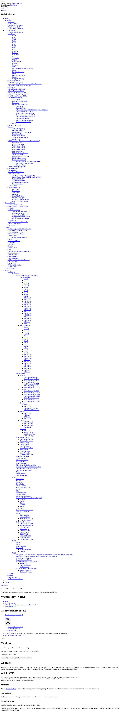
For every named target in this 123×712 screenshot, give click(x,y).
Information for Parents (19, 160)
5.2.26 (26, 294)
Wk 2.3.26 (27, 415)
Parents (7, 227)
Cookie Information (14, 628)
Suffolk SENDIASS (18, 180)
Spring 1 (22, 403)
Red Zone (15, 194)
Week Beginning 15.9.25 (31, 379)
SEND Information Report (20, 137)
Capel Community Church (16, 232)
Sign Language (13, 258)
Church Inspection (14, 80)
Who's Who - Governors (15, 29)
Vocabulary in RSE (18, 154)
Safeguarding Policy (18, 135)
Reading (18, 513)
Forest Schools (16, 61)
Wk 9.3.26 (27, 417)
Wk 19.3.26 (27, 303)
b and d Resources (21, 475)
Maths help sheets (25, 570)
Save (17, 710)
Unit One (15, 51)
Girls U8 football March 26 (24, 120)
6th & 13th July (28, 436)
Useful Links (12, 267)
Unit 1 (14, 37)
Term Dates (11, 263)
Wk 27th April (28, 425)
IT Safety (11, 244)
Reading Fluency (25, 517)
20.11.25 (26, 282)
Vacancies (11, 225)
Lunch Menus (12, 248)
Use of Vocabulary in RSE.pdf (14, 615)
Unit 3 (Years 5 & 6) (18, 149)
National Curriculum (22, 511)
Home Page (4, 585)
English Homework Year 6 (24, 560)
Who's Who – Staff (14, 27)
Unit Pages (11, 272)
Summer (22, 503)
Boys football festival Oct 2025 (25, 115)
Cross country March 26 (23, 122)
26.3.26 (26, 353)
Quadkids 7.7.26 (21, 108)
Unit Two (15, 53)
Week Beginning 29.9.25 (31, 382)
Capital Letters (24, 444)
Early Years (15, 273)
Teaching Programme (26, 441)
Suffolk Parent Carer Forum (20, 182)
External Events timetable (20, 101)
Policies (10, 127)
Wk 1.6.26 (27, 430)
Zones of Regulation (14, 187)
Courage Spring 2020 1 (19, 215)
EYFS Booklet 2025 (22, 456)
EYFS (14, 35)
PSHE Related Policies (19, 158)
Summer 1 (23, 420)
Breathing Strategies (18, 198)
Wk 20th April (28, 423)
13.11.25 (26, 280)
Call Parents (13, 5)
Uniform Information (14, 265)
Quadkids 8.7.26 (21, 106)
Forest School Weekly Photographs (26, 275)
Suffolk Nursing (13, 261)
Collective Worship (14, 210)
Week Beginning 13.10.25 (32, 386)
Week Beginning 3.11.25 (31, 391)
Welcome (11, 22)
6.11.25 (26, 279)
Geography (15, 65)
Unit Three (15, 54)
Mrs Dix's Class (25, 325)
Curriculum (11, 34)
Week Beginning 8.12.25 (31, 399)
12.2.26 (26, 296)
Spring (22, 501)
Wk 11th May (28, 427)
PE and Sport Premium (15, 97)
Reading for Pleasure (26, 518)
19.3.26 (26, 351)
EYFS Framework (21, 463)
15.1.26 (26, 289)
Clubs (14, 123)
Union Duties (12, 185)
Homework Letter (25, 549)
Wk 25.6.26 (27, 320)
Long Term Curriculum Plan (24, 510)
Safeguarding (12, 170)
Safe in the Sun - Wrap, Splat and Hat (19, 251)
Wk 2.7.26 (27, 322)
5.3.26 (26, 348)
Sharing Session (21, 494)
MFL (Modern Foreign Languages (22, 68)
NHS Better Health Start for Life (26, 465)
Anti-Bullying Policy (18, 129)
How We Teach (25, 446)
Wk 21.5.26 (27, 315)
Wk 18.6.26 (27, 318)
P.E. (17, 491)
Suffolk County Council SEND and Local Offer (27, 177)
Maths (14, 66)
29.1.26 (26, 292)
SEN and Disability (14, 173)
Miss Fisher (23, 563)
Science (14, 77)
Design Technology (18, 79)
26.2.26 (26, 346)
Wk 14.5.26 (27, 313)
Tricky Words (24, 449)
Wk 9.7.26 (27, 323)
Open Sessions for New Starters (18, 206)
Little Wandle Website (26, 439)
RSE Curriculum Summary (20, 153)
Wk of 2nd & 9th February (32, 410)
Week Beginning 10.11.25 (32, 392)
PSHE (14, 73)
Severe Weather (13, 256)
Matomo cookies (11, 689)
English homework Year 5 (24, 558)
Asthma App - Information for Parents (19, 229)
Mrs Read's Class (25, 277)
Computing (15, 58)
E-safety (10, 574)
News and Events (10, 203)
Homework (11, 242)
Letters (10, 246)
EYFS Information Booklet (16, 234)
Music (14, 70)
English (14, 60)
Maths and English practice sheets (26, 568)
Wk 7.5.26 (27, 311)
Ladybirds (19, 482)
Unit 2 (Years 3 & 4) (18, 148)
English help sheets (26, 572)
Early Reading (24, 515)
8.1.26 (26, 287)
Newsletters (12, 220)
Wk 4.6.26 (27, 317)
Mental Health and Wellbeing (17, 89)
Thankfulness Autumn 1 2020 (21, 211)
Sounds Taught (24, 442)
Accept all (11, 658)
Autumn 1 (23, 375)
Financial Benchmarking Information (19, 85)
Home (6, 18)
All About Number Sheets (24, 470)
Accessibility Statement (15, 627)
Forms (10, 239)
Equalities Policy (17, 134)
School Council (13, 577)
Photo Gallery (20, 373)
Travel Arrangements (14, 223)
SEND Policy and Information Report (23, 175)
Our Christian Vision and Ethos (17, 96)
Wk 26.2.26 (27, 298)
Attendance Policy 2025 (15, 82)
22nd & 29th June (29, 434)
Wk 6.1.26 (27, 404)
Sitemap (7, 618)
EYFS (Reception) (18, 144)
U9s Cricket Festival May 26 (25, 113)
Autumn (22, 499)
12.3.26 (26, 349)
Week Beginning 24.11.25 (32, 396)
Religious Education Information (18, 222)
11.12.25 (26, 285)
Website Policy (12, 630)
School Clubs (12, 254)
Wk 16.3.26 (27, 418)
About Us (8, 20)
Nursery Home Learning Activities (26, 468)
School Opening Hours (15, 25)
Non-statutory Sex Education (21, 156)
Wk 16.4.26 (27, 306)
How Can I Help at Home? (20, 201)
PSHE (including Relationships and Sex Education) (24, 141)
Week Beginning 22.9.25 (31, 380)
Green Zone (16, 191)
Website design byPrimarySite (14, 635)
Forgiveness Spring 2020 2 (20, 213)
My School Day (21, 461)
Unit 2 (14, 39)
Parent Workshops (17, 184)
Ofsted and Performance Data (17, 92)
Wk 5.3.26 (27, 299)
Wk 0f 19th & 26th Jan (31, 408)
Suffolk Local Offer (18, 179)
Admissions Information (15, 32)
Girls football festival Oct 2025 (25, 116)
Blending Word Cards (26, 455)
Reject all (4, 658)
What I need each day (22, 460)
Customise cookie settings (23, 658)
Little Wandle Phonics (23, 437)
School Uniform (21, 458)
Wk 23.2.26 (27, 413)
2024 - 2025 (16, 99)
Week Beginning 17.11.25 (32, 394)
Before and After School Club (17, 230)
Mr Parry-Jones (24, 567)
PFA (9, 249)
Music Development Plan (16, 91)
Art (13, 56)
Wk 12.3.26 (27, 301)
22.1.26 (26, 291)
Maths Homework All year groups (26, 561)
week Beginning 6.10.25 (31, 384)
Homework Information (23, 496)
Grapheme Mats (25, 451)
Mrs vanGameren (25, 565)
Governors (11, 87)
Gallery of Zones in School (20, 199)
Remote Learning (13, 253)
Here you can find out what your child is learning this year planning (36, 556)
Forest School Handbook (19, 237)
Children (7, 270)
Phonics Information (14, 125)
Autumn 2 (23, 389)
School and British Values (16, 172)
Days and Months (25, 536)
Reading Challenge (26, 520)
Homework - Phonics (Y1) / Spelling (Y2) (29, 498)
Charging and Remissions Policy (22, 132)
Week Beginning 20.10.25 (32, 387)
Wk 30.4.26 (27, 310)
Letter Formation (25, 453)
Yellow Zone (16, 192)
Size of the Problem (18, 196)
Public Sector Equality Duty (16, 166)
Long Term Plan (17, 142)
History (14, 63)
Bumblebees (20, 479)
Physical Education (18, 72)
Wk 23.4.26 (27, 308)
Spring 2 (22, 411)
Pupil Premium (12, 168)
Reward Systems (21, 492)
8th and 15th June (29, 432)
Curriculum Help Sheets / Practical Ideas (28, 467)
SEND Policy (16, 139)
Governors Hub (17, 3)
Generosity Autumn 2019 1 (20, 218)
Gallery (10, 575)
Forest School (12, 235)
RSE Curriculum (17, 151)
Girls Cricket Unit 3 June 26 (24, 111)
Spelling (22, 551)
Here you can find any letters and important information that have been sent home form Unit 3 (44, 555)
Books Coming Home (26, 448)
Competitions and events (19, 104)
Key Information (10, 30)
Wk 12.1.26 (27, 406)
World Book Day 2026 (15, 204)
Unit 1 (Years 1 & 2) (18, 146)
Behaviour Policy (17, 130)
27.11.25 (26, 284)
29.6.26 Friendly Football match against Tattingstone (32, 110)
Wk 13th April (28, 422)
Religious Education (18, 75)
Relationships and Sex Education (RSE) (28, 161)
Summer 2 (23, 429)
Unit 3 (14, 41)
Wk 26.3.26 (27, 304)
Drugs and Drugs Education (24, 163)
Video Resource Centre (15, 579)
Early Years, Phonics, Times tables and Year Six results (25, 84)
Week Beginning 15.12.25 (32, 401)
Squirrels (19, 480)
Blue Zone (15, 189)
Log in (4, 10)
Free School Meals (14, 241)
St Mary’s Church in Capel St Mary (19, 260)
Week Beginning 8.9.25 (31, 377)
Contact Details (13, 23)
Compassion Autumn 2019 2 (21, 216)
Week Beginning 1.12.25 (31, 398)
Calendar (11, 208)
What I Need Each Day (23, 487)
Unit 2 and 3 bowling (22, 118)
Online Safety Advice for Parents (18, 94)
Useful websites (21, 165)
